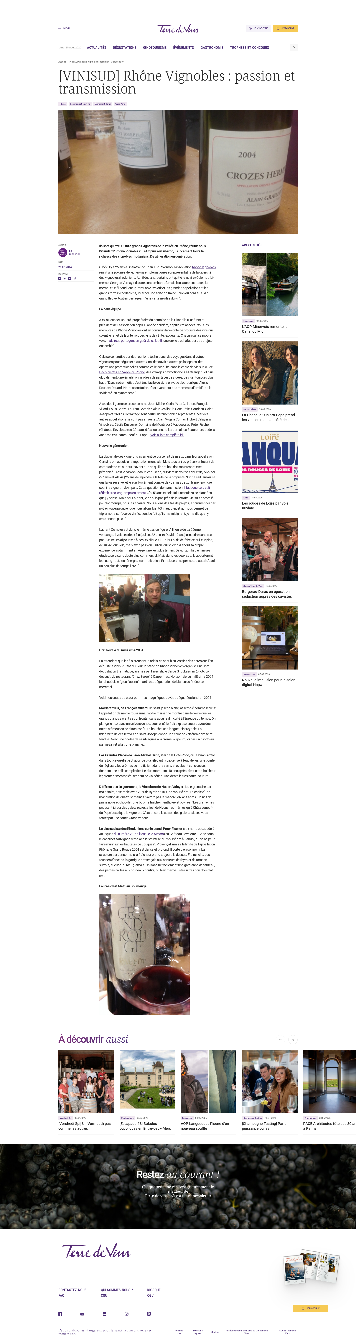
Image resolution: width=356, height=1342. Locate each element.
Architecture (310, 1118)
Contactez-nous (72, 1290)
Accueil (62, 61)
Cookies (215, 1332)
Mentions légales (198, 1332)
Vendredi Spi (66, 1118)
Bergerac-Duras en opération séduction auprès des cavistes (267, 594)
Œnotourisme (155, 47)
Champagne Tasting (252, 1118)
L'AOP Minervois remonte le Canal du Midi (265, 329)
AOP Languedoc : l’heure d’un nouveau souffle (205, 1126)
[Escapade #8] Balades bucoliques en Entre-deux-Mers (145, 1126)
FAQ (61, 1295)
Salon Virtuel (249, 674)
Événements (183, 47)
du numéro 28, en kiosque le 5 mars (139, 834)
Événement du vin (103, 104)
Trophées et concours (249, 47)
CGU (104, 1295)
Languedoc (248, 321)
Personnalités (249, 409)
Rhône (63, 104)
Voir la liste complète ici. (167, 435)
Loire (245, 498)
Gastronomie (212, 47)
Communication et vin (80, 104)
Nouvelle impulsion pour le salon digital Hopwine (268, 682)
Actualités (96, 47)
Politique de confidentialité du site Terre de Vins (247, 1332)
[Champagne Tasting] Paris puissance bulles (264, 1126)
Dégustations (124, 47)
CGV (150, 1295)
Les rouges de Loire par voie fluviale (265, 505)
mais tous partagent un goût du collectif (134, 341)
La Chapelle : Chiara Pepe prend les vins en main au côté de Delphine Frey (268, 417)
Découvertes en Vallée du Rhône (122, 372)
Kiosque (154, 1290)
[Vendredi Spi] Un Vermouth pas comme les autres (84, 1126)
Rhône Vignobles (204, 267)
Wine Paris (120, 104)
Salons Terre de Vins (253, 586)
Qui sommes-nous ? (117, 1290)
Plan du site (179, 1332)
